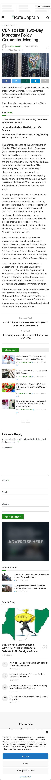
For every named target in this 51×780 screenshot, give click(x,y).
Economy (12, 25)
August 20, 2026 (39, 362)
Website (5, 504)
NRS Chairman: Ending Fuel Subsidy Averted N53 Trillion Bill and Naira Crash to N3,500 (31, 404)
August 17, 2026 (40, 410)
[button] (47, 732)
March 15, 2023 (31, 46)
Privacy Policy (25, 777)
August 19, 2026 (39, 376)
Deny (25, 763)
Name (5, 480)
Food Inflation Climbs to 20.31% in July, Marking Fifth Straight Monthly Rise (31, 387)
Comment (7, 447)
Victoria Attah (25, 362)
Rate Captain (15, 46)
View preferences (25, 770)
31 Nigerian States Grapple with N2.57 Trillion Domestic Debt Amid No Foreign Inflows (20, 648)
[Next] (28, 421)
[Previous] (23, 421)
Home (4, 25)
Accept (25, 756)
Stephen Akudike (25, 410)
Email (5, 492)
